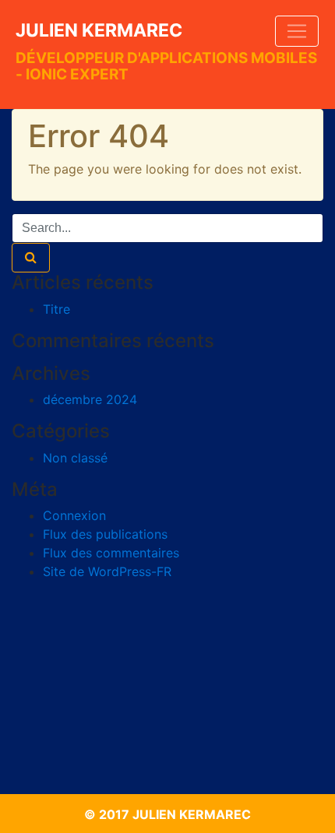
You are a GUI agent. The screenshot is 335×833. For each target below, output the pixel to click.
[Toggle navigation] (297, 31)
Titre (56, 309)
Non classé (75, 458)
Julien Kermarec (99, 30)
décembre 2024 (90, 399)
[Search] (31, 257)
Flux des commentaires (111, 553)
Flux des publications (105, 534)
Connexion (74, 515)
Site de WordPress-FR (107, 571)
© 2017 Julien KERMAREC (167, 814)
